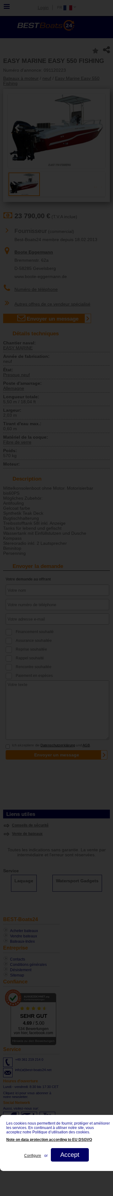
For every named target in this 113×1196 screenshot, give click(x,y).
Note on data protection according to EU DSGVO (49, 1139)
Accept (69, 1154)
